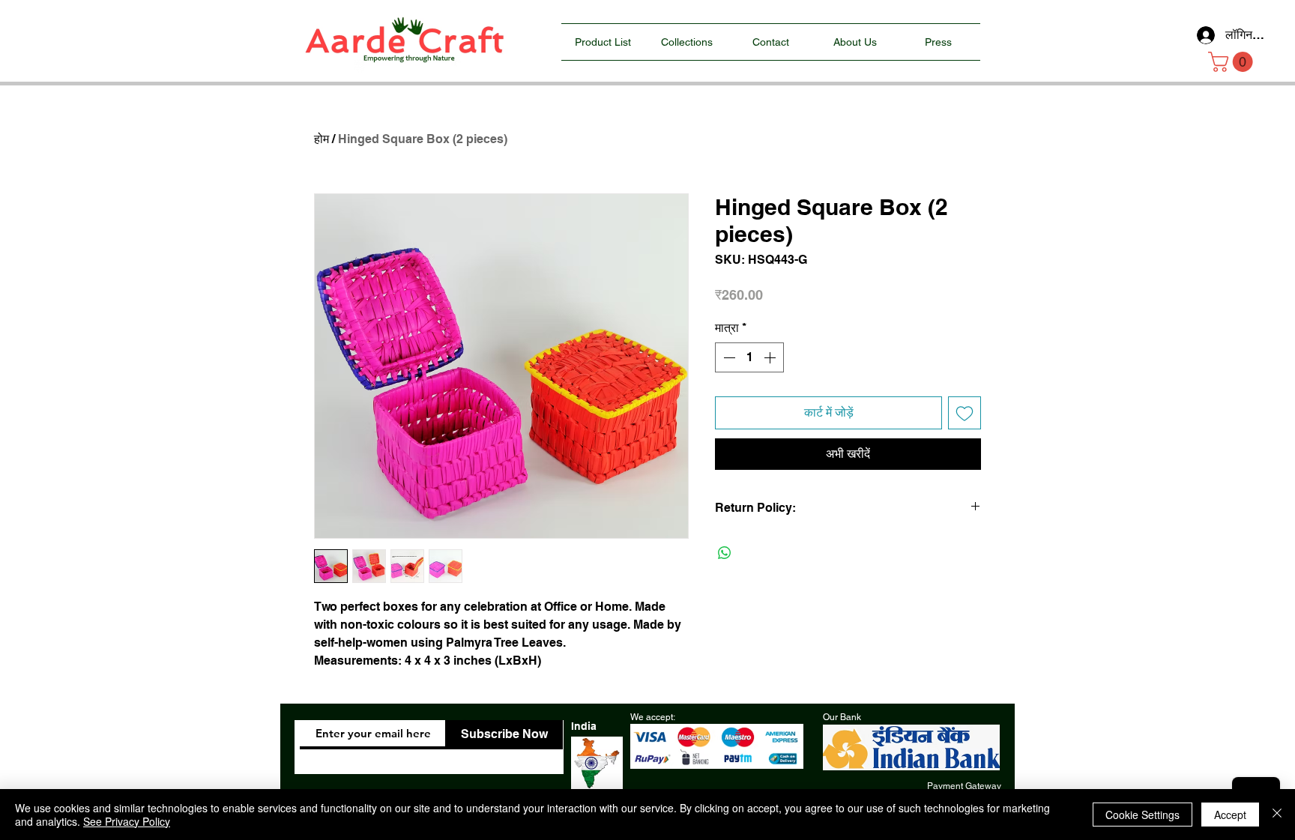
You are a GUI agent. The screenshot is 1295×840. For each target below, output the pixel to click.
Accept (1230, 814)
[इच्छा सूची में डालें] (964, 412)
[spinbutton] (749, 357)
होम (321, 139)
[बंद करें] (1277, 814)
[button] (1233, 62)
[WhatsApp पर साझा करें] (725, 553)
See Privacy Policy (126, 821)
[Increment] (771, 357)
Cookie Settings (1142, 814)
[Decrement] (727, 357)
